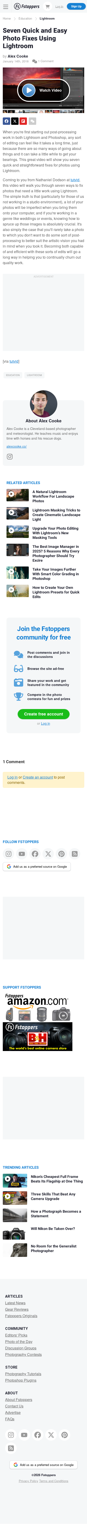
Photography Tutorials (23, 1373)
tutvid (75, 179)
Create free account (43, 714)
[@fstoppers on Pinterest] (61, 853)
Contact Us (14, 1406)
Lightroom (47, 18)
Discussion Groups (20, 1348)
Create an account (38, 777)
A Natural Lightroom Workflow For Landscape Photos (53, 496)
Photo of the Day (18, 1341)
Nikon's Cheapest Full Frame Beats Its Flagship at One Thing (57, 1179)
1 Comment (45, 61)
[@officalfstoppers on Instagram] (8, 853)
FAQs (9, 1419)
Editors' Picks (16, 1335)
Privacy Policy (28, 1481)
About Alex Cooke (43, 421)
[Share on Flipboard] (23, 121)
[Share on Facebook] (6, 121)
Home (7, 18)
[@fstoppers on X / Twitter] (48, 853)
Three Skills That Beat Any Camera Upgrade (53, 1196)
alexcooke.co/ (16, 446)
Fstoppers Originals (21, 1315)
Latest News (15, 1302)
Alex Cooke (18, 56)
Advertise (13, 1412)
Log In (59, 6)
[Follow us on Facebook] (35, 853)
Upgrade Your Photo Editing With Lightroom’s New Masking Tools (55, 533)
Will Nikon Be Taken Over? (53, 1229)
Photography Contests (23, 1354)
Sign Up (76, 6)
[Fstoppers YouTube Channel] (21, 853)
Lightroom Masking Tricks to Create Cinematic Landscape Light (56, 515)
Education (25, 18)
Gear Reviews (17, 1309)
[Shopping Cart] (47, 6)
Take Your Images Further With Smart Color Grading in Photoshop (55, 574)
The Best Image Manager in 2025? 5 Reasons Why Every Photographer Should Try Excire (55, 553)
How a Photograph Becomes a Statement (56, 1214)
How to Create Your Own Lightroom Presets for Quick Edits (56, 592)
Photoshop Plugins (20, 1380)
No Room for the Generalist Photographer (53, 1249)
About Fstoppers (18, 1399)
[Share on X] (15, 121)
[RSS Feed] (74, 853)
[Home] (26, 6)
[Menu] (6, 6)
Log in (45, 723)
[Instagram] (9, 455)
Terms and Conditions (53, 1481)
